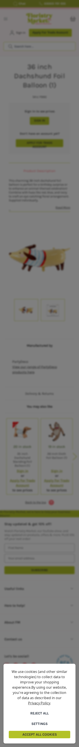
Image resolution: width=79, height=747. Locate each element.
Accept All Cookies (39, 734)
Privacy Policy (39, 703)
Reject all (39, 713)
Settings (39, 724)
